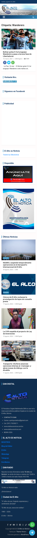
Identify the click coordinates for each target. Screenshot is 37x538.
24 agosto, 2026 (8, 269)
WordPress (25, 535)
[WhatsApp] (13, 62)
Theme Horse (21, 532)
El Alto (6, 258)
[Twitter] (9, 62)
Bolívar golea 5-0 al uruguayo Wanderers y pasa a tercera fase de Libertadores (17, 54)
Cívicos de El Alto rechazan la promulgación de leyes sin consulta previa (17, 299)
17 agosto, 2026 (8, 304)
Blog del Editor (6, 446)
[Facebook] (5, 62)
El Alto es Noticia (24, 529)
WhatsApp (5, 454)
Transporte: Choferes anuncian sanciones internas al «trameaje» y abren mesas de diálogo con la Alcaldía (17, 367)
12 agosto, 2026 (8, 336)
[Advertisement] (18, 125)
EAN (16, 269)
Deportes (7, 47)
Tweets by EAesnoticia (11, 155)
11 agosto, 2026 (8, 373)
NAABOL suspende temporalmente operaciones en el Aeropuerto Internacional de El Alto (17, 265)
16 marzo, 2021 (8, 59)
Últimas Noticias (10, 237)
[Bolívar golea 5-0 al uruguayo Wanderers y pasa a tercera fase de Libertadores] (18, 39)
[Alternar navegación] (3, 17)
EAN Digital (18, 59)
